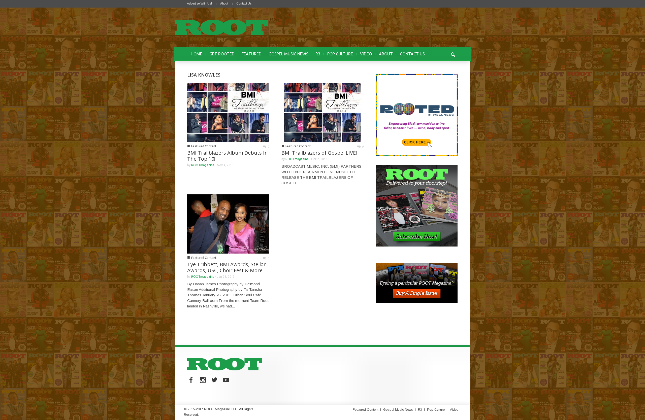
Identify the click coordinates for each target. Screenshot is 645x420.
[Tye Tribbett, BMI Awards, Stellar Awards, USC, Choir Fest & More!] (228, 223)
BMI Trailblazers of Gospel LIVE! (319, 152)
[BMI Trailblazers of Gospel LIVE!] (322, 112)
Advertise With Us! (199, 3)
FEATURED (252, 54)
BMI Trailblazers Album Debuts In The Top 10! (227, 155)
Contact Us (243, 3)
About (224, 3)
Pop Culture (436, 409)
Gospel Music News (398, 409)
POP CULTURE (340, 54)
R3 (317, 54)
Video (454, 409)
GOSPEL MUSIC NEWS (288, 54)
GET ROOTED (222, 54)
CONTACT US (412, 54)
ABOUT (386, 54)
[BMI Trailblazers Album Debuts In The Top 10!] (228, 112)
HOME (196, 54)
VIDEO (366, 54)
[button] (453, 53)
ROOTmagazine (202, 165)
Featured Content (203, 146)
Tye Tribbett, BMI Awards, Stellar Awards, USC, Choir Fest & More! (226, 267)
